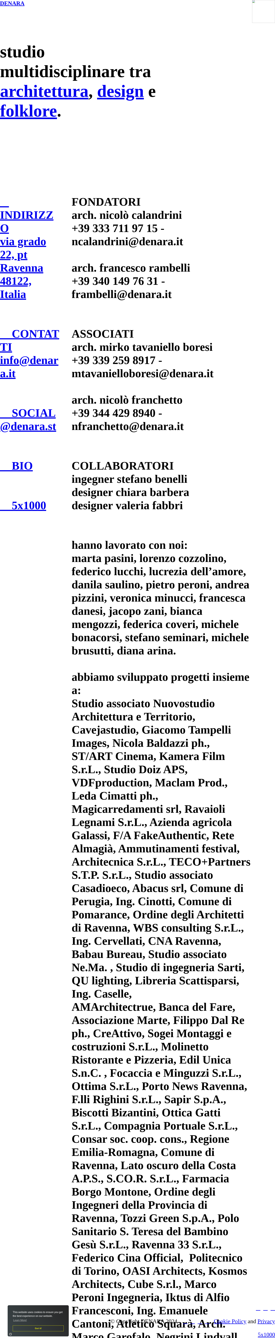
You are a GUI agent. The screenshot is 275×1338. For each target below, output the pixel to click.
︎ (258, 1308)
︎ (200, 1321)
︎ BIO (16, 465)
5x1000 (266, 1334)
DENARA (12, 3)
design (120, 91)
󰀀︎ (273, 1308)
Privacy (266, 1321)
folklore (28, 110)
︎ (265, 1308)
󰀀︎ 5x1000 (23, 505)
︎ (185, 1321)
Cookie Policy (230, 1321)
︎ (207, 1321)
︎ (192, 1321)
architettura (44, 91)
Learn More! (20, 1320)
